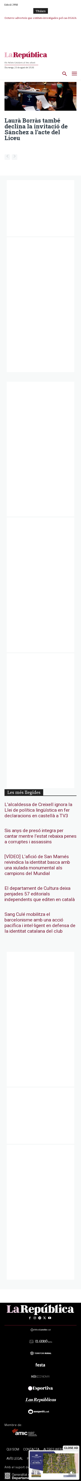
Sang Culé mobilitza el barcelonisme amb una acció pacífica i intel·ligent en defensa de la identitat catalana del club (39, 923)
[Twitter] (44, 1318)
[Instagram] (35, 1318)
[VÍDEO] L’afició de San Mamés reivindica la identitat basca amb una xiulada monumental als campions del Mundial (37, 865)
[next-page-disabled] (14, 157)
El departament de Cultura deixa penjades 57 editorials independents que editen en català (39, 894)
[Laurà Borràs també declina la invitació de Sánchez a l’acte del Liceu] (40, 96)
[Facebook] (30, 1318)
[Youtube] (49, 1318)
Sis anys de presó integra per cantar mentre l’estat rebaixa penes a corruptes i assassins (40, 836)
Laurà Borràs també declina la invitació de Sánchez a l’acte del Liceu (36, 129)
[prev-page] (7, 157)
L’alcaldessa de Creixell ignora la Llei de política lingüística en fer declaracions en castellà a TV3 (38, 810)
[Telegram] (40, 1318)
